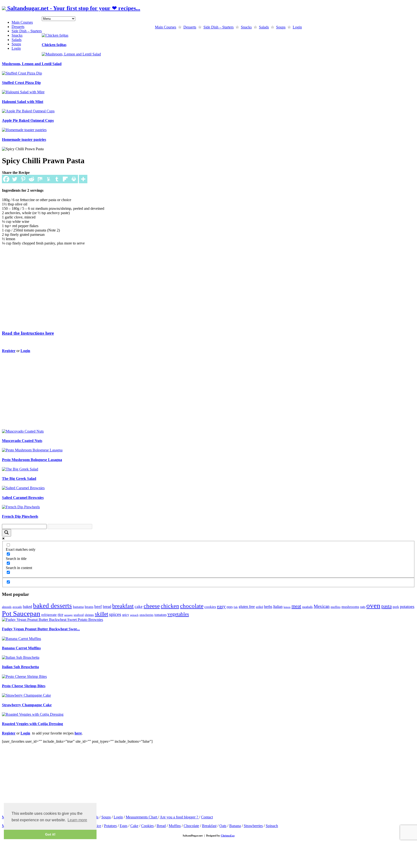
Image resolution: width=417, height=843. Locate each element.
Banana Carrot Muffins (21, 648)
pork (396, 607)
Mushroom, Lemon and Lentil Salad (32, 64)
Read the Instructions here (28, 333)
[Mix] (40, 179)
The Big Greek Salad (19, 478)
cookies (210, 607)
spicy (125, 615)
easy (221, 606)
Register (8, 351)
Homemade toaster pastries (24, 139)
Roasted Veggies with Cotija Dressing (32, 724)
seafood (79, 615)
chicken (170, 606)
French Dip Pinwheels (20, 516)
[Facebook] (6, 179)
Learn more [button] (77, 820)
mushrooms (350, 607)
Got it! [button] (50, 834)
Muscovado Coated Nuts (22, 441)
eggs (230, 607)
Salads (16, 40)
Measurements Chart (142, 817)
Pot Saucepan (21, 613)
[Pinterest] (23, 179)
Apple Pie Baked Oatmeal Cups (28, 120)
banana (78, 607)
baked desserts (52, 605)
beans (89, 607)
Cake (134, 826)
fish (236, 606)
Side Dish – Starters (27, 31)
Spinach (272, 826)
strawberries (146, 615)
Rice (97, 826)
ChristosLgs (228, 835)
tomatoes (160, 615)
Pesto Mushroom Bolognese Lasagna (32, 460)
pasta (386, 606)
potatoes (407, 606)
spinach (134, 615)
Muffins (175, 826)
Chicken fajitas (54, 45)
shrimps (89, 615)
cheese (152, 606)
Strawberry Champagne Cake (27, 705)
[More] (83, 179)
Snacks (17, 35)
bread (107, 606)
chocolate (191, 606)
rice (60, 614)
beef (98, 606)
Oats (222, 826)
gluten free (247, 607)
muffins (336, 607)
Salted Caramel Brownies (23, 498)
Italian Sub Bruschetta (20, 667)
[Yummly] (48, 179)
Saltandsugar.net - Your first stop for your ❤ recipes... (73, 8)
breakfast (123, 606)
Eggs (123, 826)
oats (362, 607)
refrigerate (49, 615)
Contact (207, 817)
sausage (68, 614)
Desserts (18, 27)
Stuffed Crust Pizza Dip (21, 83)
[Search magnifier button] (6, 533)
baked (27, 607)
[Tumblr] (57, 179)
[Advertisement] (145, 283)
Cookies (147, 826)
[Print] (74, 179)
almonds (7, 607)
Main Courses (22, 22)
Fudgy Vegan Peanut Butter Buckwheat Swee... (41, 629)
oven (373, 605)
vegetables (178, 614)
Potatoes (110, 826)
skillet (101, 614)
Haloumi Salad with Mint (22, 102)
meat (296, 606)
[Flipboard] (65, 179)
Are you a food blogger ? (179, 817)
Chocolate (191, 826)
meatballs (307, 607)
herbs (268, 607)
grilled (259, 607)
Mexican (322, 606)
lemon (287, 606)
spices (115, 614)
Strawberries (253, 826)
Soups (16, 44)
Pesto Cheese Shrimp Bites (23, 686)
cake (139, 606)
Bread (161, 826)
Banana (235, 826)
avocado (17, 607)
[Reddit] (31, 179)
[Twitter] (14, 179)
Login (16, 48)
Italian (278, 607)
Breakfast (209, 826)
